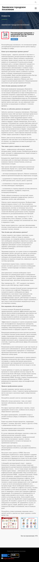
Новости (14, 39)
